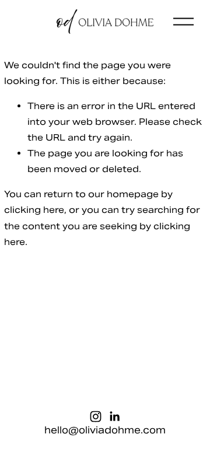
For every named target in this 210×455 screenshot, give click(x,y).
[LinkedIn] (114, 416)
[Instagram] (96, 416)
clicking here (34, 209)
